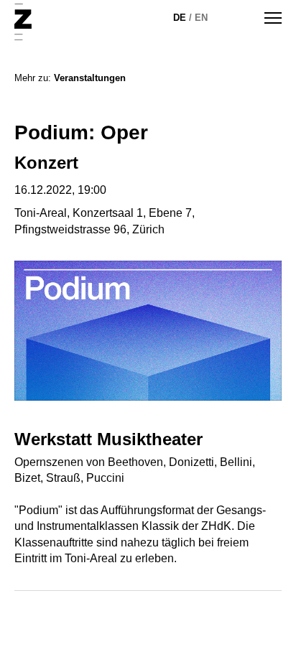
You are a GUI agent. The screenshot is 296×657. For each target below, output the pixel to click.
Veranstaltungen (90, 78)
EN (201, 17)
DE (179, 17)
